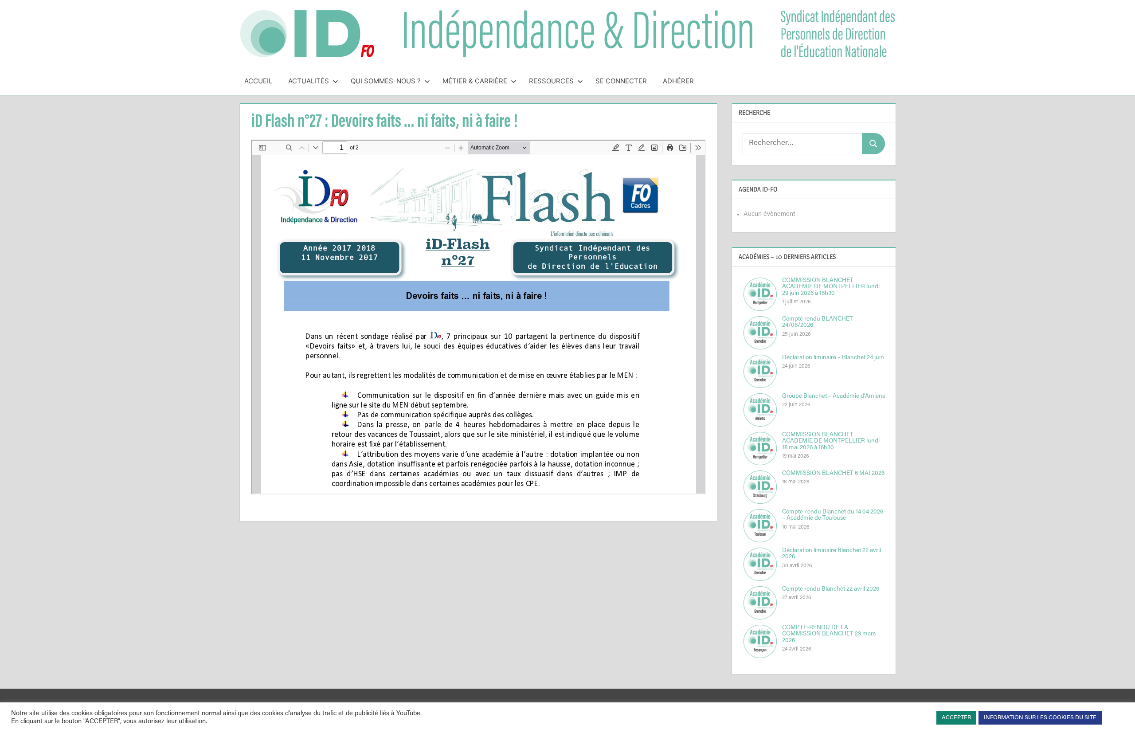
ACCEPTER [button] (956, 718)
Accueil (258, 81)
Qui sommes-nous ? (386, 81)
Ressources (551, 81)
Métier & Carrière (474, 81)
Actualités (308, 81)
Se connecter (621, 81)
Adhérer (678, 81)
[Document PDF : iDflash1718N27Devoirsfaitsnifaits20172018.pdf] (478, 317)
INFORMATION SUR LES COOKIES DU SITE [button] (1040, 718)
